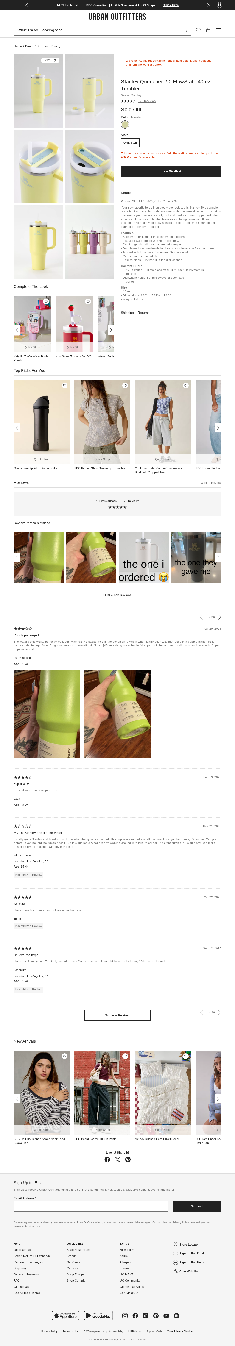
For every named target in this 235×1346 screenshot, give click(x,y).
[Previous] (18, 330)
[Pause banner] (219, 5)
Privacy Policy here (184, 1222)
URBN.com (134, 1331)
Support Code (154, 1331)
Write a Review (211, 482)
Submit (197, 1206)
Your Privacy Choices (180, 1331)
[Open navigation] (218, 30)
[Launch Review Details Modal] (39, 557)
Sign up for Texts (191, 1262)
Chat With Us (188, 1271)
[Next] (110, 330)
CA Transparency (94, 1331)
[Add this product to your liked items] (46, 301)
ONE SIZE (130, 142)
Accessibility (116, 1331)
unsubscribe (21, 1226)
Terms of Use (70, 1331)
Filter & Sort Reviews (117, 595)
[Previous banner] (27, 5)
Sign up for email (192, 1253)
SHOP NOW (171, 5)
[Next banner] (208, 5)
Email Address (24, 1198)
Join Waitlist (171, 171)
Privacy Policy (49, 1331)
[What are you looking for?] (185, 30)
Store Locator (189, 1244)
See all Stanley (131, 95)
